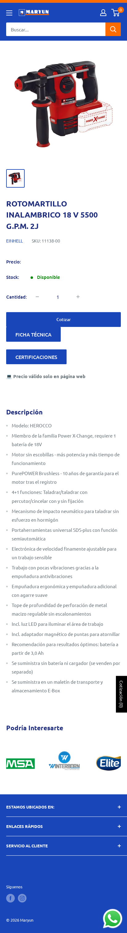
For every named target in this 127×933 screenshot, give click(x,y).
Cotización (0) (121, 694)
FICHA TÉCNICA (33, 334)
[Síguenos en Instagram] (22, 898)
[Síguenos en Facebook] (10, 898)
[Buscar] (113, 29)
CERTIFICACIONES (36, 356)
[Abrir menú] (9, 12)
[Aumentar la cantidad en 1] (78, 296)
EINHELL (14, 240)
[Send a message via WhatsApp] (112, 918)
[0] (116, 12)
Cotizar (63, 319)
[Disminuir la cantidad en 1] (37, 296)
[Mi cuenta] (103, 12)
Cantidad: (16, 297)
